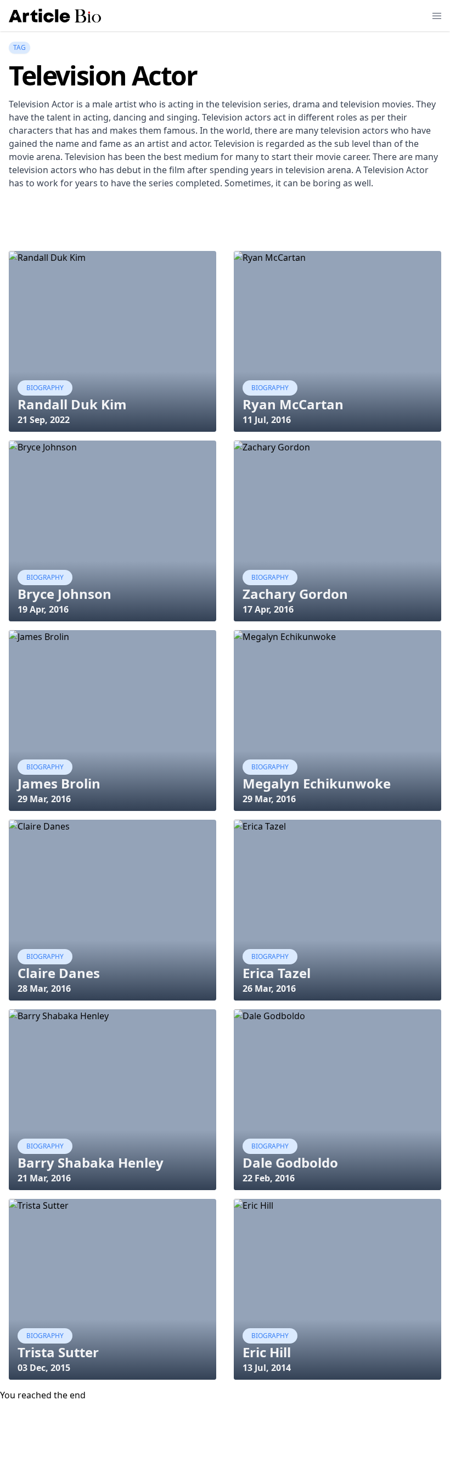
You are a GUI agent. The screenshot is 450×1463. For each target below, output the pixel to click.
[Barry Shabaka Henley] (112, 1099)
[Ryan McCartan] (337, 341)
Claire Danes (59, 973)
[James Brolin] (112, 720)
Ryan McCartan (293, 404)
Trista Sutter (58, 1352)
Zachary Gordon (295, 594)
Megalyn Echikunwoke (317, 783)
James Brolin (59, 783)
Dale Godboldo (290, 1162)
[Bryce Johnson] (112, 531)
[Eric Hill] (337, 1289)
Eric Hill (267, 1352)
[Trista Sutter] (112, 1289)
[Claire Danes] (112, 910)
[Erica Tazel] (337, 910)
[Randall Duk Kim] (112, 341)
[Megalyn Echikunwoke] (337, 720)
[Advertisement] (208, 223)
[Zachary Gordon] (337, 531)
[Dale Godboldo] (337, 1099)
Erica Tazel (277, 973)
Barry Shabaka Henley (91, 1162)
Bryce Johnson (64, 594)
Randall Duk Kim (72, 404)
